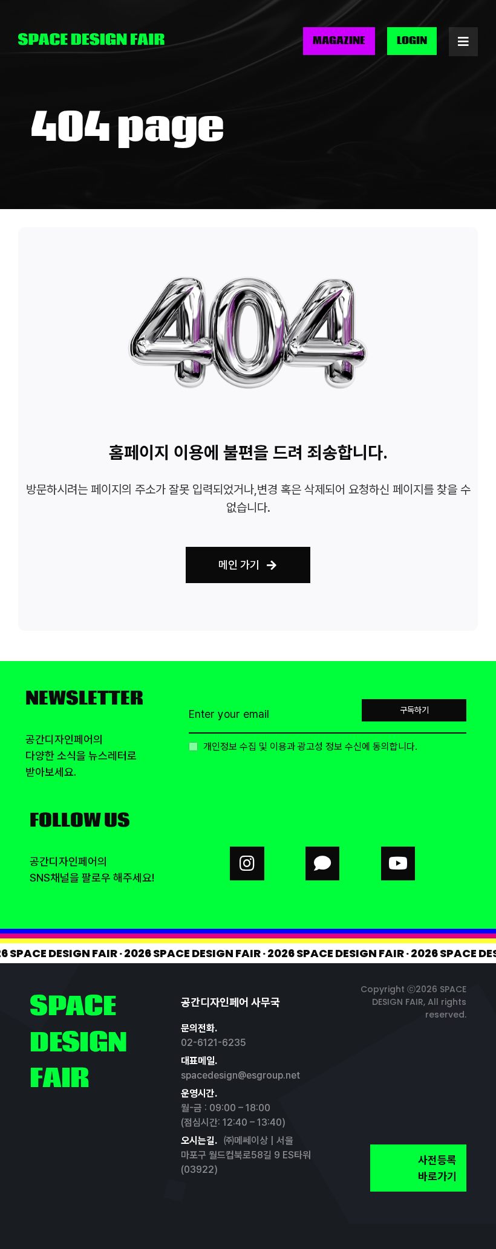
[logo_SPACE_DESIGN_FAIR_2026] (91, 38)
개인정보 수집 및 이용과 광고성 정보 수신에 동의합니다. (309, 746)
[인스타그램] (247, 863)
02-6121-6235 (213, 1042)
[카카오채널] (322, 863)
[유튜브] (398, 863)
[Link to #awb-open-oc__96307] (463, 41)
